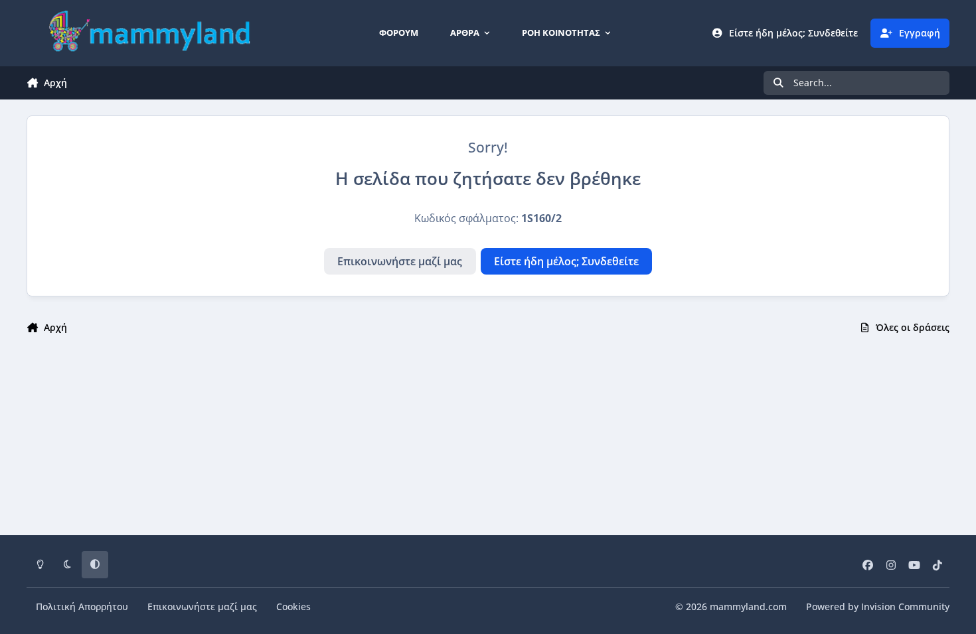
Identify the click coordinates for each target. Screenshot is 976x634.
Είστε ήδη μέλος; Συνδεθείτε (566, 261)
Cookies (293, 606)
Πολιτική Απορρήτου (82, 606)
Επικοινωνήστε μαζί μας (399, 261)
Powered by (877, 606)
